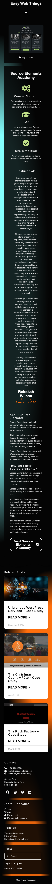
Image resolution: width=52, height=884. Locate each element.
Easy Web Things (26, 3)
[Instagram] (15, 792)
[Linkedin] (29, 792)
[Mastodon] (22, 792)
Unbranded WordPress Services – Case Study (26, 609)
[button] (26, 13)
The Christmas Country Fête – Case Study (24, 677)
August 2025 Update (13, 868)
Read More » (19, 617)
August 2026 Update (13, 863)
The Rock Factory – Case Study (23, 732)
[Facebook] (7, 792)
